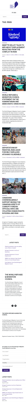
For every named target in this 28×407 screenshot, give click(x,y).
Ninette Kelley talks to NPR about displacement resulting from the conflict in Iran (13, 48)
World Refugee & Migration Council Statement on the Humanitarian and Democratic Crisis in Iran (13, 99)
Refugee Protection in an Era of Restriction (11, 385)
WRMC (16, 54)
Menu (15, 12)
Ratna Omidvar (19, 216)
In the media (21, 54)
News (3, 56)
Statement (22, 106)
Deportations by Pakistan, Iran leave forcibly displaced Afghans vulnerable (11, 151)
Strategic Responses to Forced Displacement (12, 389)
